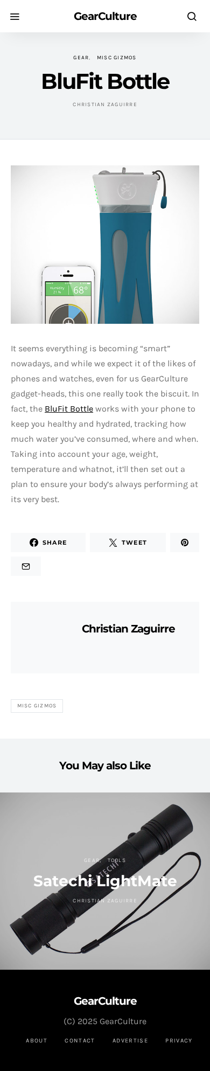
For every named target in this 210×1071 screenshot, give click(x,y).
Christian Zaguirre (105, 104)
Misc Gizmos (117, 57)
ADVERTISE (130, 1040)
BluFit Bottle (69, 409)
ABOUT (36, 1040)
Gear (81, 57)
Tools (117, 860)
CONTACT (80, 1040)
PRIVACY (179, 1040)
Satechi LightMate (105, 881)
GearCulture (105, 16)
